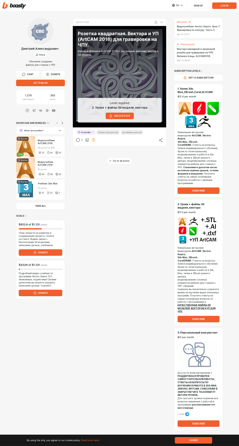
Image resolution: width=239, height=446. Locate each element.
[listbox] (175, 5)
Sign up (198, 5)
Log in (224, 5)
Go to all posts (121, 161)
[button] (14, 5)
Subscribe (198, 190)
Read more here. (90, 440)
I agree (193, 440)
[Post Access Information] (156, 22)
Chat (30, 74)
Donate (55, 74)
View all (40, 206)
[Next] (62, 123)
